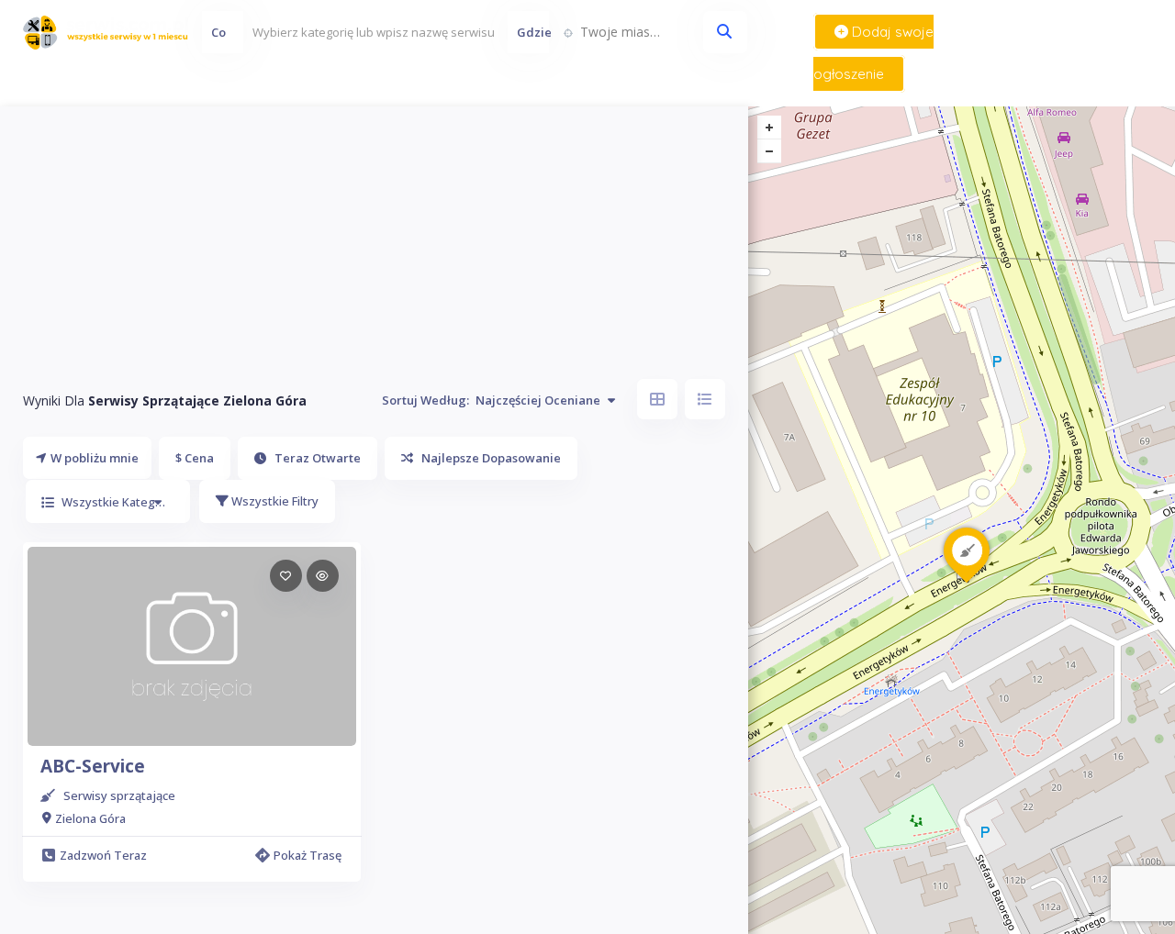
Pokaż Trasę (307, 855)
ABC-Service (92, 766)
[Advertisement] (374, 234)
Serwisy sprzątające (119, 795)
